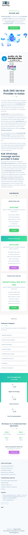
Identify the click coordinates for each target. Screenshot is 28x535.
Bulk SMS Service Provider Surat (8, 474)
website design (16, 529)
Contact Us (14, 452)
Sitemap (3, 489)
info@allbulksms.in (10, 500)
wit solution (22, 531)
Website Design (4, 482)
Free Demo (14, 230)
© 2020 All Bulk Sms (14, 532)
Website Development (6, 485)
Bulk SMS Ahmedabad (6, 470)
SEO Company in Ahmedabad (10, 531)
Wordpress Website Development (9, 487)
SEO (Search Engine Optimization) (9, 480)
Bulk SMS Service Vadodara (7, 472)
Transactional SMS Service (7, 466)
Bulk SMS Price (14, 27)
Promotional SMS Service (7, 468)
